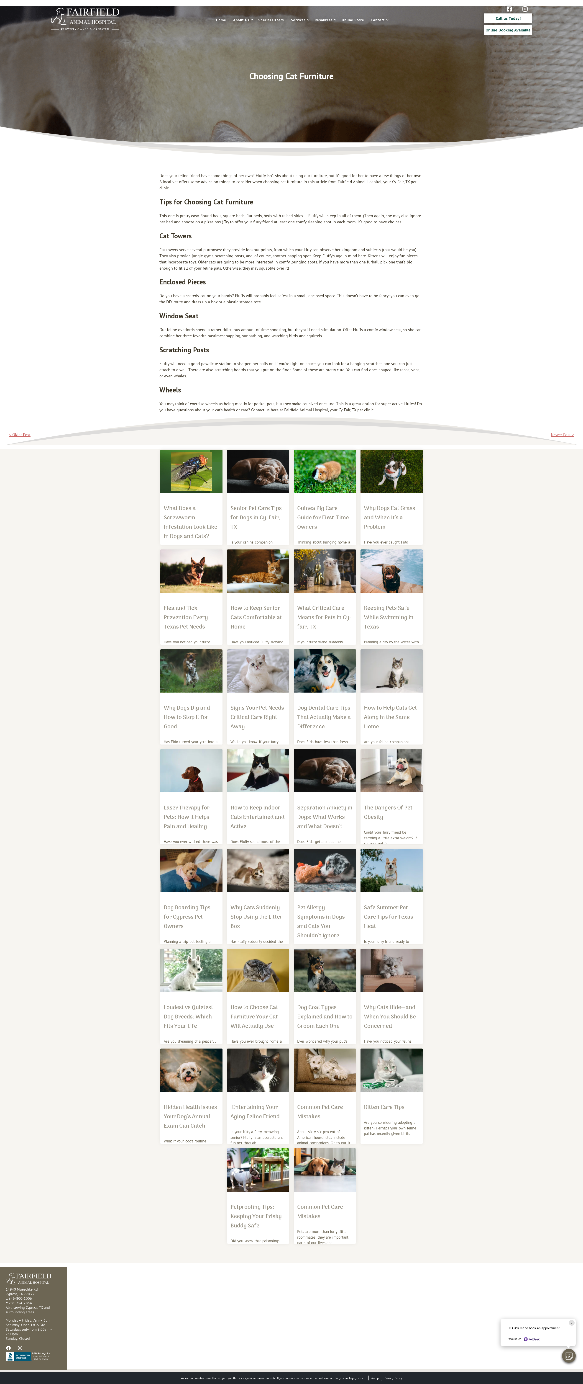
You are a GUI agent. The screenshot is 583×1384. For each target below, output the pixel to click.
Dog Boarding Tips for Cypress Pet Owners (187, 917)
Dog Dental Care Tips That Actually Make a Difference (324, 718)
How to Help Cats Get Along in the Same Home (390, 718)
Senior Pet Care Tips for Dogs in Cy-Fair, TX (256, 518)
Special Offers (271, 20)
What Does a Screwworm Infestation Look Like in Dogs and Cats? (190, 522)
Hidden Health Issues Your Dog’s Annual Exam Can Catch (190, 1117)
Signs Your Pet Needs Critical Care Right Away (257, 718)
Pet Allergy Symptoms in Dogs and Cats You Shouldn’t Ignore (321, 922)
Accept (375, 1378)
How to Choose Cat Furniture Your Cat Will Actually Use (254, 1017)
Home (221, 20)
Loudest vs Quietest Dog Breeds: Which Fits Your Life (188, 1017)
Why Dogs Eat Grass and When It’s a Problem (389, 518)
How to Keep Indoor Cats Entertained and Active (257, 817)
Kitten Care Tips (384, 1107)
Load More (291, 1259)
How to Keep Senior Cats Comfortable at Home (256, 618)
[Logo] (85, 24)
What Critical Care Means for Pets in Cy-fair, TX (324, 618)
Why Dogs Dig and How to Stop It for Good (187, 718)
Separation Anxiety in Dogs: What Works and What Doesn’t (325, 817)
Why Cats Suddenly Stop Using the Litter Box (256, 917)
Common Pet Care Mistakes (320, 1112)
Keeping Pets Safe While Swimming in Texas (389, 618)
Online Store (353, 20)
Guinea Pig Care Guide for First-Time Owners (323, 518)
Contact (378, 20)
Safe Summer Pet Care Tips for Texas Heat (388, 917)
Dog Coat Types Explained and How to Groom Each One (325, 1017)
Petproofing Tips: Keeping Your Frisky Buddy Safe (256, 1217)
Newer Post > (562, 434)
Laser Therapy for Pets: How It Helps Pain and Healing (187, 817)
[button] (569, 1356)
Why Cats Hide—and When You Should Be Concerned (390, 1017)
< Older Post (20, 434)
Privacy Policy (393, 1378)
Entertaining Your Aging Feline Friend (255, 1112)
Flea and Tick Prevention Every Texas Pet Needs (186, 618)
